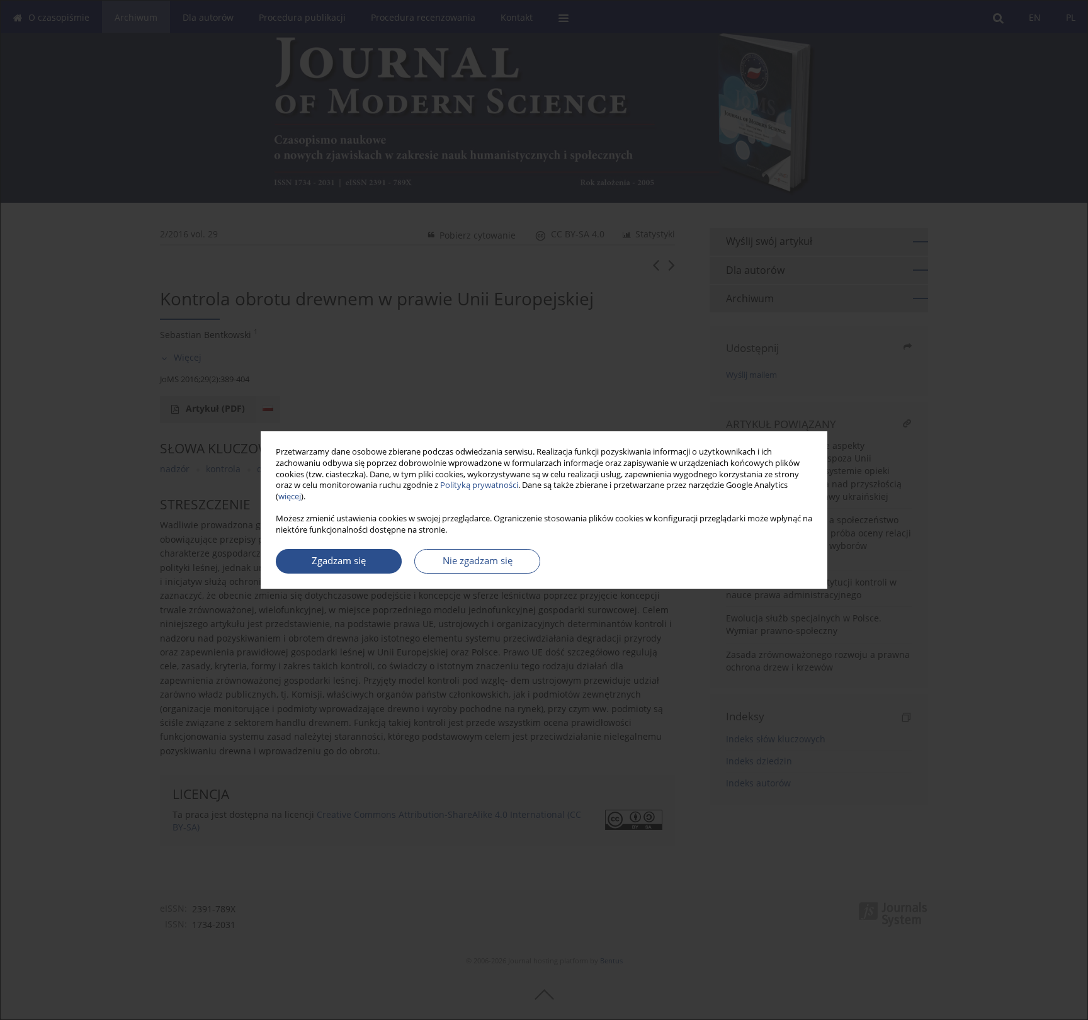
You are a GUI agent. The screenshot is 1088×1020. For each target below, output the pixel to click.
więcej (289, 496)
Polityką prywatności (479, 485)
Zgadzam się (339, 560)
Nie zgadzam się (478, 560)
